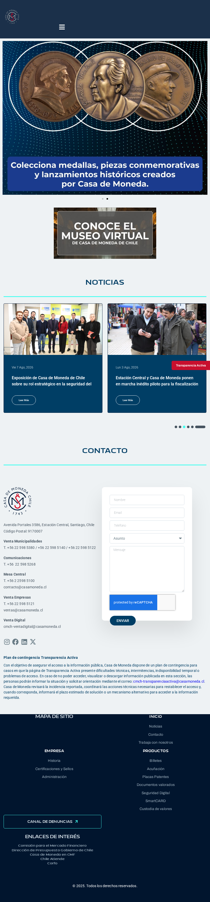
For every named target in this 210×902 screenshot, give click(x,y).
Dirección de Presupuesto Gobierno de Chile (52, 850)
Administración (54, 777)
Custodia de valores (156, 809)
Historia (54, 761)
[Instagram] (7, 642)
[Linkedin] (24, 642)
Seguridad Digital (156, 793)
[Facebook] (15, 642)
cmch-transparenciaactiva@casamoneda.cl (168, 681)
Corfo (52, 863)
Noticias (155, 726)
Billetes (156, 761)
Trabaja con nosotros (156, 742)
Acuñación (155, 769)
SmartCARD (155, 801)
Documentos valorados (156, 785)
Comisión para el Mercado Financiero (52, 845)
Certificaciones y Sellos (54, 769)
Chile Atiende (52, 859)
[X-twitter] (33, 642)
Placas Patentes (155, 777)
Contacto (155, 734)
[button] (8, 118)
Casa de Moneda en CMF (52, 854)
